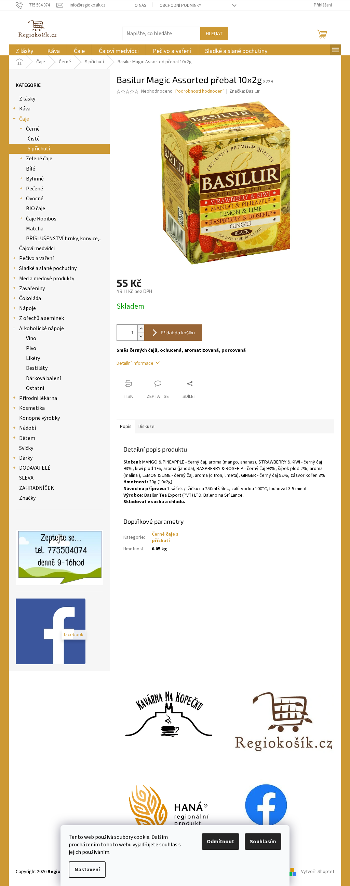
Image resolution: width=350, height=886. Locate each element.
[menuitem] (24, 51)
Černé (33, 129)
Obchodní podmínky (180, 5)
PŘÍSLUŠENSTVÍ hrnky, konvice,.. (63, 238)
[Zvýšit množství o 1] (140, 329)
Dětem (27, 438)
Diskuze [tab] (146, 426)
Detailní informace (135, 363)
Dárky (25, 458)
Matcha (34, 228)
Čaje (24, 119)
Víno (31, 338)
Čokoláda (30, 298)
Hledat (214, 33)
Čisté (34, 139)
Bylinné (35, 179)
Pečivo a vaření (36, 258)
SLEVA (26, 478)
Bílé (30, 169)
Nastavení (87, 869)
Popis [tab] (126, 426)
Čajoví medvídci (37, 248)
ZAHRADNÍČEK (36, 488)
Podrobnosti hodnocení (199, 91)
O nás (140, 5)
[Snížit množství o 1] (140, 336)
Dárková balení (43, 378)
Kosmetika (32, 408)
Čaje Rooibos (41, 219)
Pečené (34, 188)
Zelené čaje (39, 158)
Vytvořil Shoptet (317, 871)
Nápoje (27, 308)
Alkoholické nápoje (41, 328)
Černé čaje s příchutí (165, 537)
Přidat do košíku (178, 332)
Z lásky (27, 99)
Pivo (31, 348)
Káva (24, 108)
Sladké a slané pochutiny (48, 268)
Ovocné (34, 198)
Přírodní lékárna (38, 398)
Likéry (33, 358)
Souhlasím (263, 841)
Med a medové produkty (46, 278)
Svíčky (26, 448)
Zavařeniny (32, 288)
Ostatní (35, 388)
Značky (27, 498)
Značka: (244, 91)
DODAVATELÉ (35, 468)
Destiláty (37, 368)
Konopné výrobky (39, 418)
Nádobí (27, 428)
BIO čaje (35, 208)
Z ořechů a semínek (41, 318)
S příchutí (39, 148)
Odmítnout (220, 841)
